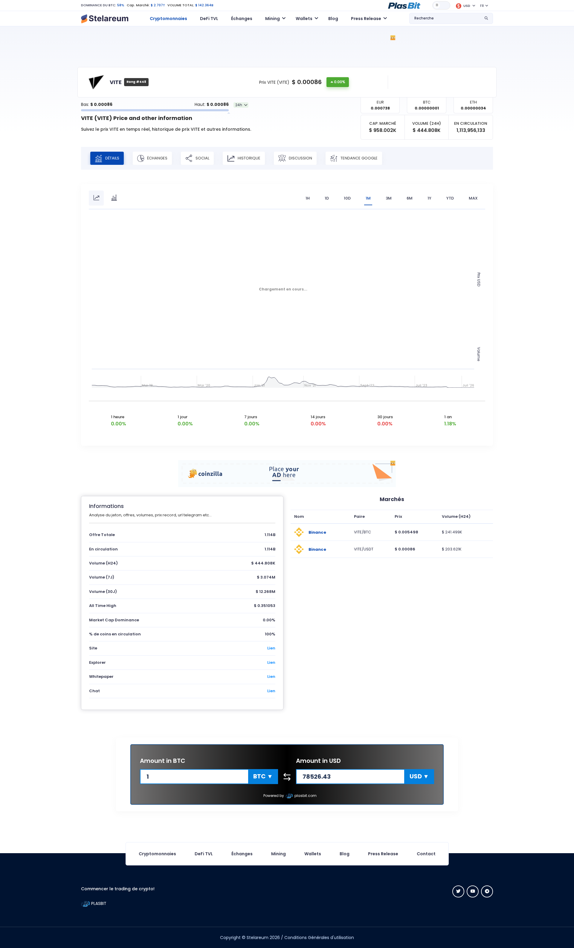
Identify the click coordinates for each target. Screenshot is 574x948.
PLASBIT (98, 903)
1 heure (117, 417)
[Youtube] (473, 891)
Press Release (383, 854)
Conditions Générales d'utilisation (319, 938)
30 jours (385, 417)
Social (202, 158)
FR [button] (482, 5)
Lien (271, 648)
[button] (404, 5)
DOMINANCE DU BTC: (98, 5)
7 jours (250, 417)
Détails (111, 158)
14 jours (318, 417)
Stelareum (257, 938)
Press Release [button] (366, 19)
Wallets (312, 854)
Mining (278, 854)
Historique (248, 158)
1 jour (182, 417)
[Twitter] (458, 891)
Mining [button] (272, 19)
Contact (426, 854)
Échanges (241, 19)
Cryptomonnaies (168, 19)
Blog (333, 19)
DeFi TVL (209, 19)
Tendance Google (359, 158)
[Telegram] (487, 891)
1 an (448, 417)
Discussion (300, 158)
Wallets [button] (304, 19)
